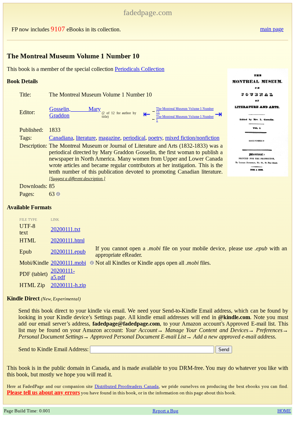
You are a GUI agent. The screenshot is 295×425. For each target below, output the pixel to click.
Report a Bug (165, 410)
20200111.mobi (68, 263)
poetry (155, 138)
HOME (284, 410)
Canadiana (61, 138)
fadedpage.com (147, 12)
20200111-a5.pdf (63, 274)
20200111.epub (68, 252)
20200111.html (68, 240)
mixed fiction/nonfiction (192, 138)
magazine (109, 138)
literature (86, 138)
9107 (58, 29)
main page (271, 29)
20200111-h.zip (68, 285)
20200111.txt (65, 229)
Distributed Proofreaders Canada (127, 386)
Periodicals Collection (139, 69)
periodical (134, 138)
